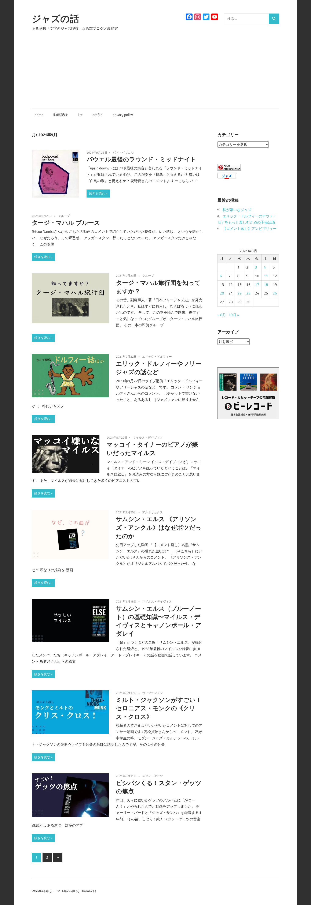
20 (222, 293)
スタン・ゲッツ (152, 776)
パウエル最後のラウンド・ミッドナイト (141, 159)
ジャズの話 (55, 18)
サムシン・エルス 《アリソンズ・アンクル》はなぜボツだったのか (158, 527)
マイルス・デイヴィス (147, 437)
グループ (64, 216)
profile (97, 114)
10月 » (233, 315)
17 (257, 284)
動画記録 (60, 114)
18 (266, 284)
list (80, 114)
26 (275, 293)
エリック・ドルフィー (157, 356)
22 (239, 293)
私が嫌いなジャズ (237, 210)
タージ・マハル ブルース (66, 222)
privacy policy (123, 114)
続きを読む (97, 193)
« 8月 (221, 315)
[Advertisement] (155, 66)
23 (248, 293)
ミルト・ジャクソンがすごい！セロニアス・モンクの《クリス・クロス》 (158, 708)
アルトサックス (152, 512)
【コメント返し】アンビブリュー (250, 228)
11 (266, 276)
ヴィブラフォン (152, 693)
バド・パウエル (123, 152)
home (39, 114)
